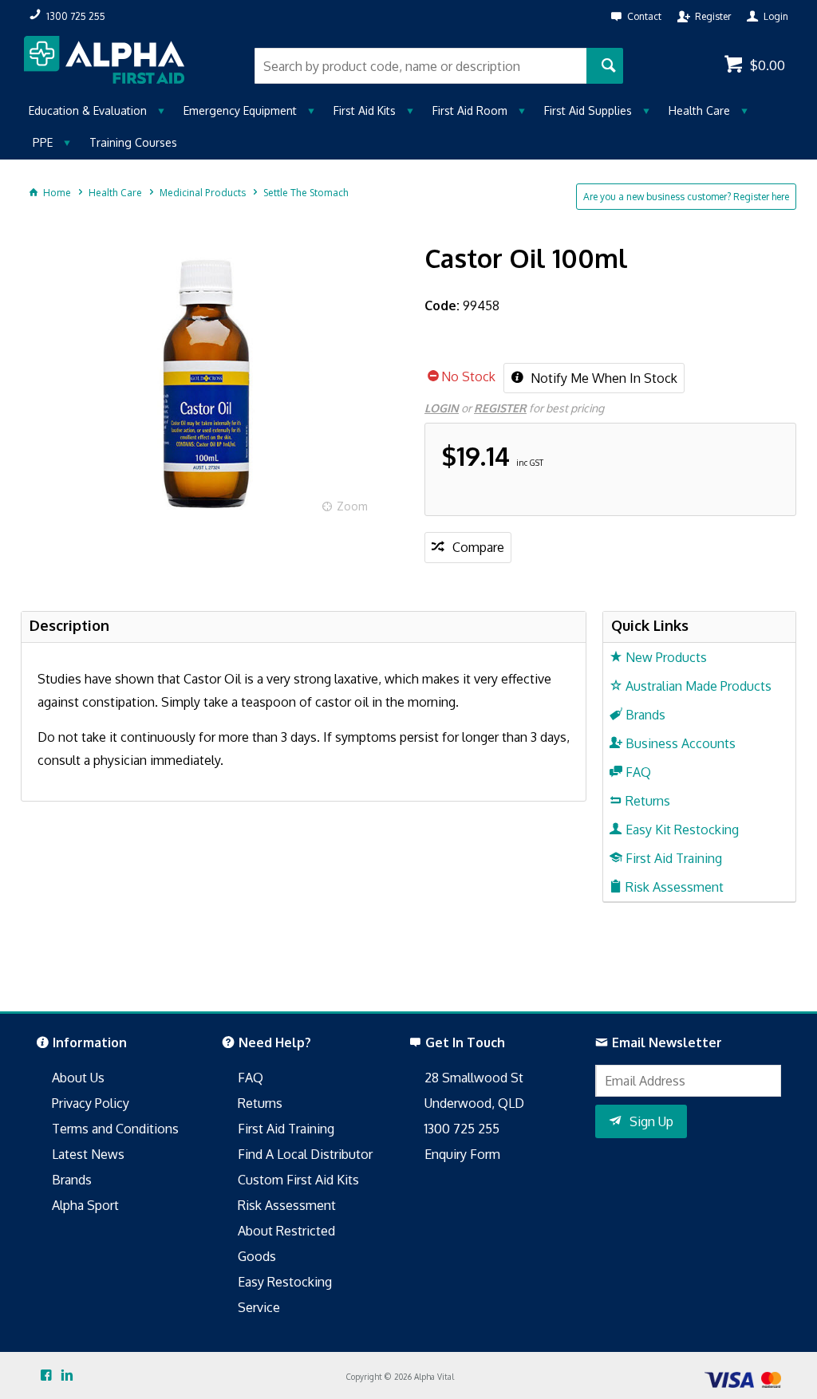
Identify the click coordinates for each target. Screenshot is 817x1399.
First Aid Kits (365, 110)
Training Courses (133, 142)
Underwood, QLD (474, 1103)
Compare (478, 547)
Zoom (352, 506)
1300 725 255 (461, 1129)
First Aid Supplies (588, 110)
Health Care (699, 110)
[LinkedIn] (67, 1376)
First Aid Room (469, 110)
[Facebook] (46, 1376)
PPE (43, 142)
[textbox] (420, 66)
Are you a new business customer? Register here (686, 197)
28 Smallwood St (473, 1078)
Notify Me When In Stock (602, 378)
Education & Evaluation (88, 110)
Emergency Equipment (240, 110)
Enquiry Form (462, 1154)
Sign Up (651, 1121)
